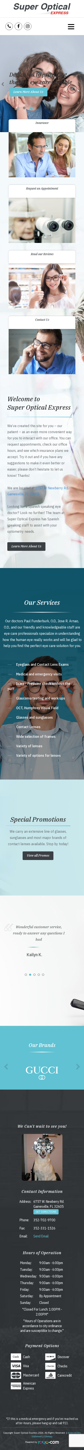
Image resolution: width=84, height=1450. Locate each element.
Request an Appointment (42, 188)
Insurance (42, 123)
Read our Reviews (42, 254)
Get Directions (46, 1212)
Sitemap (48, 1436)
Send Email (41, 1236)
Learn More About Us (28, 92)
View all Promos (38, 855)
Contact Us (42, 320)
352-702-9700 (44, 1220)
